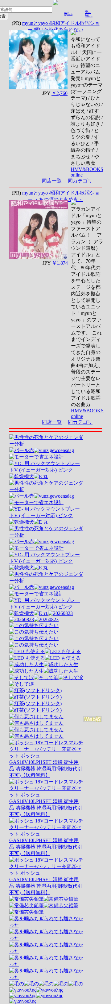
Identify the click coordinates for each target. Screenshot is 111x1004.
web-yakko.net (88, 15)
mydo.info (68, 14)
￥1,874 (60, 263)
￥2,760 (59, 93)
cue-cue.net (88, 11)
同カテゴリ (80, 180)
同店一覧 (52, 180)
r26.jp (66, 12)
